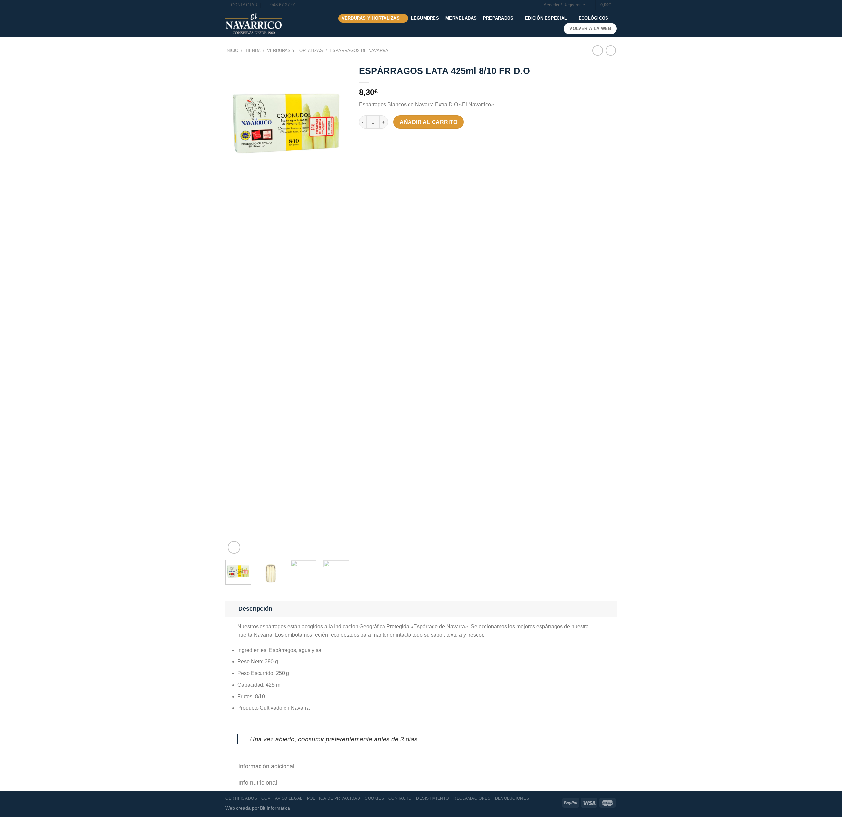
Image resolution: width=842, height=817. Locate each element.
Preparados (498, 18)
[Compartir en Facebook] (364, 141)
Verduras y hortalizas (371, 18)
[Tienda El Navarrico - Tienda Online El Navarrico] (253, 23)
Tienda (253, 50)
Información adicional (266, 766)
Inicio (231, 50)
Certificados (241, 798)
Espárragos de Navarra (359, 50)
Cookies (374, 798)
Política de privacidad (333, 798)
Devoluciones (512, 798)
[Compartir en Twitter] (376, 141)
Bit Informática (275, 808)
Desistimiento (432, 798)
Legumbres (425, 18)
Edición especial (546, 18)
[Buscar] (308, 5)
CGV (266, 798)
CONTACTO (400, 798)
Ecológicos (593, 18)
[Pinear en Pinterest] (400, 141)
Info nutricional (257, 783)
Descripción (255, 609)
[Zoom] (234, 547)
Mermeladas (461, 18)
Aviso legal (289, 798)
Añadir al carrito (428, 122)
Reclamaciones (471, 798)
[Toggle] (231, 609)
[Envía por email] (388, 141)
